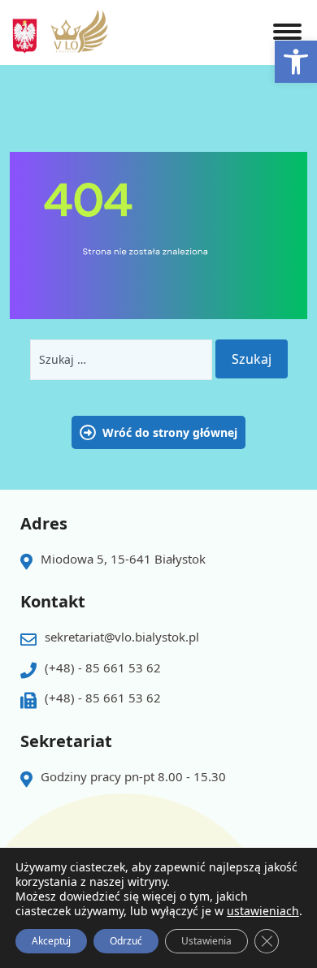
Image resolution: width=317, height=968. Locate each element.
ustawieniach (263, 911)
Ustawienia (206, 941)
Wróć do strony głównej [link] (169, 432)
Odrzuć (126, 941)
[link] (296, 62)
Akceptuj (51, 941)
